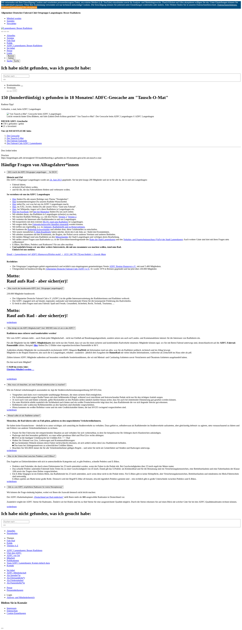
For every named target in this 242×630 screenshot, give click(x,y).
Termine (10, 38)
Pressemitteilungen (15, 590)
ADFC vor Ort (13, 555)
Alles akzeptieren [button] (29, 7)
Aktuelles (11, 35)
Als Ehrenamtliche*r (16, 578)
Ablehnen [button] (5, 7)
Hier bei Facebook (20, 212)
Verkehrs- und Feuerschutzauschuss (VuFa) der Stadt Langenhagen (153, 239)
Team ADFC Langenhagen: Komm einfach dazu (28, 563)
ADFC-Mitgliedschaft (16, 573)
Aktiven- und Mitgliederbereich (21, 597)
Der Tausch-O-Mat (15, 138)
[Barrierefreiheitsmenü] (2, 31)
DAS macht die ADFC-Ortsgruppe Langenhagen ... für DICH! (32, 172)
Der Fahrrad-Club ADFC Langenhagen (24, 143)
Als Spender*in (13, 575)
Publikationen (13, 560)
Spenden (10, 21)
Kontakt (10, 565)
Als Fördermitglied (15, 580)
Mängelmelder (61, 237)
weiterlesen (12, 322)
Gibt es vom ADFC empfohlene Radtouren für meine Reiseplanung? (35, 487)
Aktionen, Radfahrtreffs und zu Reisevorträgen (64, 227)
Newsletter (11, 23)
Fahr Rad (11, 40)
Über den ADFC (14, 553)
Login (9, 53)
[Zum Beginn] (2, 628)
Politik (9, 43)
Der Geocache (13, 136)
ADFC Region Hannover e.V (122, 266)
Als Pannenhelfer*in (16, 583)
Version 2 (72, 217)
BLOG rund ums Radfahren (55, 222)
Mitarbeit (11, 558)
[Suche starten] (4, 79)
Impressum (11, 608)
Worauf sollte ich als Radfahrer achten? (24, 416)
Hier (14, 199)
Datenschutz (12, 611)
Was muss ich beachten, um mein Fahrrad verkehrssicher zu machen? (36, 385)
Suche (10, 61)
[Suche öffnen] (5, 31)
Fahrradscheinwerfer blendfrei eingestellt (50, 224)
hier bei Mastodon (41, 212)
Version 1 (62, 217)
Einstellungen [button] (16, 7)
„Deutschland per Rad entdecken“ (48, 497)
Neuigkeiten (12, 533)
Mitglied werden (14, 18)
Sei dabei (11, 48)
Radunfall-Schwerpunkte (39, 229)
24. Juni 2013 (56, 180)
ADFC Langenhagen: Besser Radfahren (24, 45)
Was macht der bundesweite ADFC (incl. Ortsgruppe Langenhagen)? (35, 288)
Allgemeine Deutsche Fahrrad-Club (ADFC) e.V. (67, 269)
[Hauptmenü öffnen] (8, 31)
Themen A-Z (12, 545)
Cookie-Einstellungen (16, 613)
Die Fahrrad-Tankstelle (17, 141)
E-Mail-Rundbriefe (42, 232)
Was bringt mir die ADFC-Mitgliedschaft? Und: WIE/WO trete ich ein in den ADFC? (41, 328)
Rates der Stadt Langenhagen (102, 239)
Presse (9, 50)
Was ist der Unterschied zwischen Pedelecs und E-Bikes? (31, 456)
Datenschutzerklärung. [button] (227, 5)
